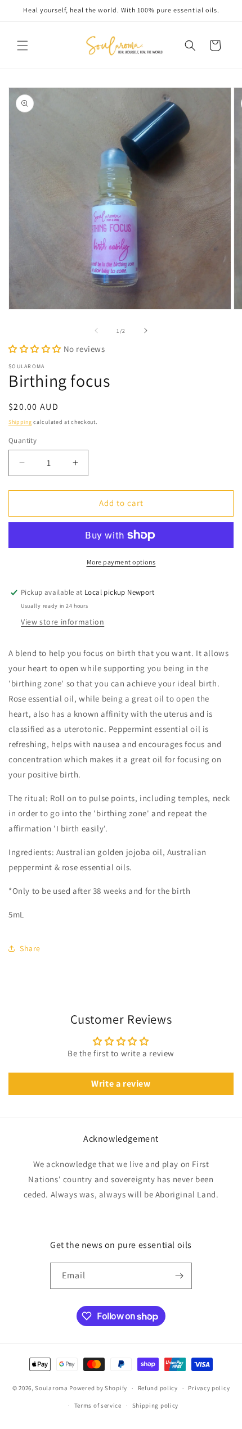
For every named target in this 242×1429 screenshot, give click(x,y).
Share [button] (30, 948)
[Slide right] (145, 330)
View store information (62, 622)
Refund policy (158, 1388)
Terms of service (98, 1405)
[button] (22, 45)
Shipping (20, 422)
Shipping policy (155, 1405)
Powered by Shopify (98, 1388)
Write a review (120, 1083)
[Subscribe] (179, 1276)
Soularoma (51, 1388)
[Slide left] (96, 330)
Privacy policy (209, 1388)
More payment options (121, 562)
